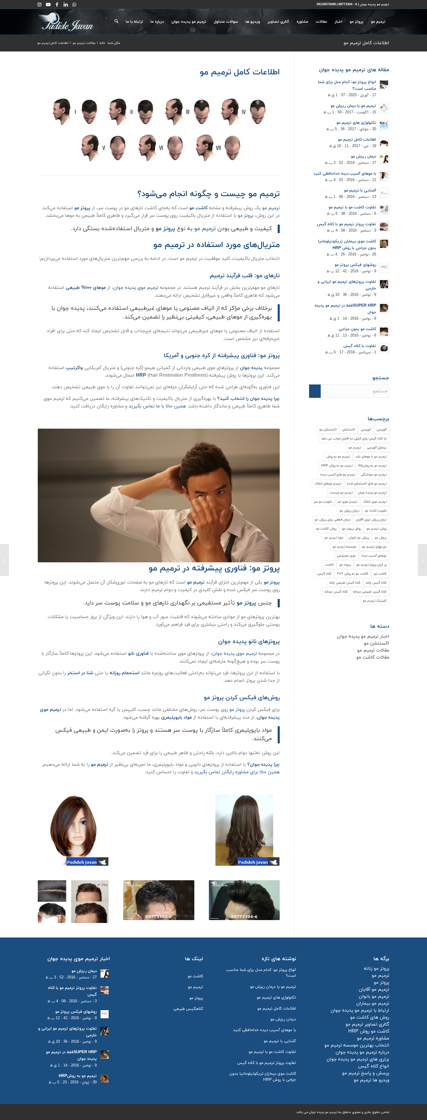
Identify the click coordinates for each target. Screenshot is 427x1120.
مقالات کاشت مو (372, 657)
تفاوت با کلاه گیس (359, 346)
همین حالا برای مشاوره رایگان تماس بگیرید (237, 772)
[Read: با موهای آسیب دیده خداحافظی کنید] (384, 176)
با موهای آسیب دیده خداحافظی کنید (345, 173)
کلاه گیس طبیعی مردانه (370, 591)
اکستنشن (348, 429)
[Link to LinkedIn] (65, 4)
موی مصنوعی (346, 555)
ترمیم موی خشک (375, 501)
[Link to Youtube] (48, 4)
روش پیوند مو (351, 528)
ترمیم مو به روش (338, 456)
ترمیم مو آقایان (374, 989)
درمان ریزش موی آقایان (371, 519)
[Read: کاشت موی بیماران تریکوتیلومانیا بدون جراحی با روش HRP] (384, 244)
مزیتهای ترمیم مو (374, 546)
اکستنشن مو (328, 429)
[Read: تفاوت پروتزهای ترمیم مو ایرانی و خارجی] (384, 284)
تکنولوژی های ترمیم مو (356, 123)
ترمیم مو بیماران (372, 1003)
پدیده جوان (251, 368)
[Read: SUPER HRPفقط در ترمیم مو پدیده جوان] (384, 308)
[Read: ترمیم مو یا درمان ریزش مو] (384, 108)
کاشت (329, 564)
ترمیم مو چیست (341, 492)
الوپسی (366, 429)
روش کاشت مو (326, 528)
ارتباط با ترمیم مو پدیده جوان (360, 1010)
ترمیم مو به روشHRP (78, 1076)
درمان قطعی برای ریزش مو (332, 519)
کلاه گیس (324, 573)
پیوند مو (345, 564)
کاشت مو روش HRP (368, 1031)
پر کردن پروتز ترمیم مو (371, 564)
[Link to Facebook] (57, 4)
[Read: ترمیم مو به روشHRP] (104, 1078)
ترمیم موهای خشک (328, 483)
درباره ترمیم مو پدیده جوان (362, 1052)
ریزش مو (381, 537)
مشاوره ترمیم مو (373, 1038)
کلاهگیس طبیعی (188, 1009)
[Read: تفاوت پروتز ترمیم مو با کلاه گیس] (384, 226)
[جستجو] (116, 22)
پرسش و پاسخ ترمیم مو (365, 1073)
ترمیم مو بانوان (374, 996)
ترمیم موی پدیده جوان (135, 288)
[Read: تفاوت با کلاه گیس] (384, 348)
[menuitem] (378, 22)
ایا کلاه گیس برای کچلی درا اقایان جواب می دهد (354, 438)
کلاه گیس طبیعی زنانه (344, 582)
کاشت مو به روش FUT (352, 573)
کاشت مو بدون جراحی (357, 329)
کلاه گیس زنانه (376, 582)
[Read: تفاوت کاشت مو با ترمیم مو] (384, 210)
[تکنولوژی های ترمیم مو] (422, 560)
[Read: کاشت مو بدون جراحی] (384, 331)
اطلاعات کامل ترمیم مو (366, 43)
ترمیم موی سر (347, 501)
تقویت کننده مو (376, 510)
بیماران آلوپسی (377, 447)
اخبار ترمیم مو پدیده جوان (363, 636)
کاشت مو (380, 573)
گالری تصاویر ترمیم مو (367, 1024)
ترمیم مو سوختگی (374, 474)
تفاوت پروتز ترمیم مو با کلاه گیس (346, 224)
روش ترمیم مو (377, 528)
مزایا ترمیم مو (333, 537)
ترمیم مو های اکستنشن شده (367, 483)
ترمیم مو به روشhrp (372, 465)
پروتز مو (245, 215)
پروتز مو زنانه (376, 968)
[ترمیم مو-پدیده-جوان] (66, 22)
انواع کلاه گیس (373, 1066)
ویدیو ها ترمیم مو (371, 1080)
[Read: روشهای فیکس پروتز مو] (384, 267)
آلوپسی (381, 429)
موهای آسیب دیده (374, 555)
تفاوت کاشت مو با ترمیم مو (352, 207)
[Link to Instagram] (39, 4)
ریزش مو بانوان (359, 537)
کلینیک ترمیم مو (375, 600)
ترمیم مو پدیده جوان (372, 492)
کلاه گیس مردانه (336, 591)
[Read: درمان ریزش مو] (384, 159)
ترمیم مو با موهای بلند (371, 456)
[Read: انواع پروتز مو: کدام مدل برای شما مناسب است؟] (384, 84)
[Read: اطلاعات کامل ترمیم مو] (384, 142)
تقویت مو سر (323, 501)
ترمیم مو (271, 208)
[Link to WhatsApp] (74, 4)
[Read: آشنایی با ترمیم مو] (384, 193)
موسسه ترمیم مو (344, 546)
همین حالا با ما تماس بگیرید (157, 406)
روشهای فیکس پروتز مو (355, 265)
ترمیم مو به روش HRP (337, 465)
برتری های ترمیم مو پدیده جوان (357, 1059)
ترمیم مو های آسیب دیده (337, 474)
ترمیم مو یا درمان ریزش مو (353, 106)
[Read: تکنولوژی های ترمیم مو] (384, 125)
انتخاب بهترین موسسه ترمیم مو (356, 1045)
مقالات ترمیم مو (373, 650)
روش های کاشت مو (369, 1017)
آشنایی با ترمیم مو (360, 190)
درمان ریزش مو (363, 156)
